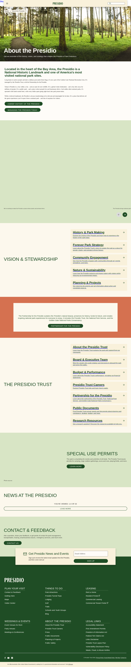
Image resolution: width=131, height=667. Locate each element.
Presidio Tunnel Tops (53, 596)
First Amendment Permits (96, 629)
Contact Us (123, 657)
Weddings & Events (17, 621)
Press (47, 632)
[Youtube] (8, 658)
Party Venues (10, 629)
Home (7, 11)
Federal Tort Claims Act (95, 636)
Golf (46, 603)
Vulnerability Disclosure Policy (97, 647)
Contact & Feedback (13, 592)
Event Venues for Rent (13, 625)
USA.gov (70, 664)
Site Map (117, 657)
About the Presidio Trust (54, 625)
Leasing (91, 588)
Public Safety (50, 643)
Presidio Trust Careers (54, 629)
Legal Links (93, 621)
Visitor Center (10, 603)
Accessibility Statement (95, 625)
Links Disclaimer (92, 639)
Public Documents (52, 636)
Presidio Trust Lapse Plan (96, 643)
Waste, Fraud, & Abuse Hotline (98, 650)
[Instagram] (12, 658)
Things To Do (54, 588)
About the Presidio (58, 621)
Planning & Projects (53, 639)
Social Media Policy (109, 657)
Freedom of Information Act (96, 632)
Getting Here (10, 596)
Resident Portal (92, 596)
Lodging (48, 599)
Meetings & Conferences (14, 632)
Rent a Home (91, 592)
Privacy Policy (100, 657)
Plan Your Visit (15, 588)
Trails (47, 607)
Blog (47, 614)
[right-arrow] (125, 214)
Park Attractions (51, 592)
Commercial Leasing (94, 599)
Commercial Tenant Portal (96, 603)
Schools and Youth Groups (55, 610)
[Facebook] (5, 658)
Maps (7, 599)
